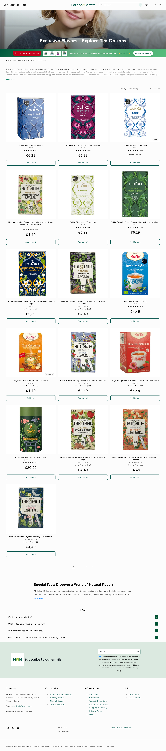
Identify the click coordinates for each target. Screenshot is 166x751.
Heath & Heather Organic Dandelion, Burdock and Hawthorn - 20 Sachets (30, 223)
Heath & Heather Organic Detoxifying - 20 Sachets (83, 380)
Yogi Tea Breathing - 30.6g (135, 301)
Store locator (63, 731)
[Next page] (92, 566)
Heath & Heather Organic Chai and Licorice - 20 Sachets (83, 302)
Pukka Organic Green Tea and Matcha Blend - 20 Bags (135, 222)
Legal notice (110, 746)
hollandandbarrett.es (18, 746)
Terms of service (69, 746)
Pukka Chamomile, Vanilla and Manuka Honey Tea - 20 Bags (31, 302)
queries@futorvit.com (22, 706)
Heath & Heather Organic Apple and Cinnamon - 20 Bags (83, 458)
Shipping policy (82, 746)
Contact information (96, 746)
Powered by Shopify (32, 746)
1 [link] (73, 566)
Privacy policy (57, 746)
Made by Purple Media (121, 727)
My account (63, 727)
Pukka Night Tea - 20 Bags (31, 145)
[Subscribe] (137, 651)
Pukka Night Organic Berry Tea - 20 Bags (83, 145)
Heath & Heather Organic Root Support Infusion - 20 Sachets (135, 458)
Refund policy (45, 746)
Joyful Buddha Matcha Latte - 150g (31, 457)
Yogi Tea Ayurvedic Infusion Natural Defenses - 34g (135, 380)
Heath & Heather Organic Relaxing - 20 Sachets (30, 537)
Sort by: (123, 89)
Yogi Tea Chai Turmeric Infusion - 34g (31, 380)
